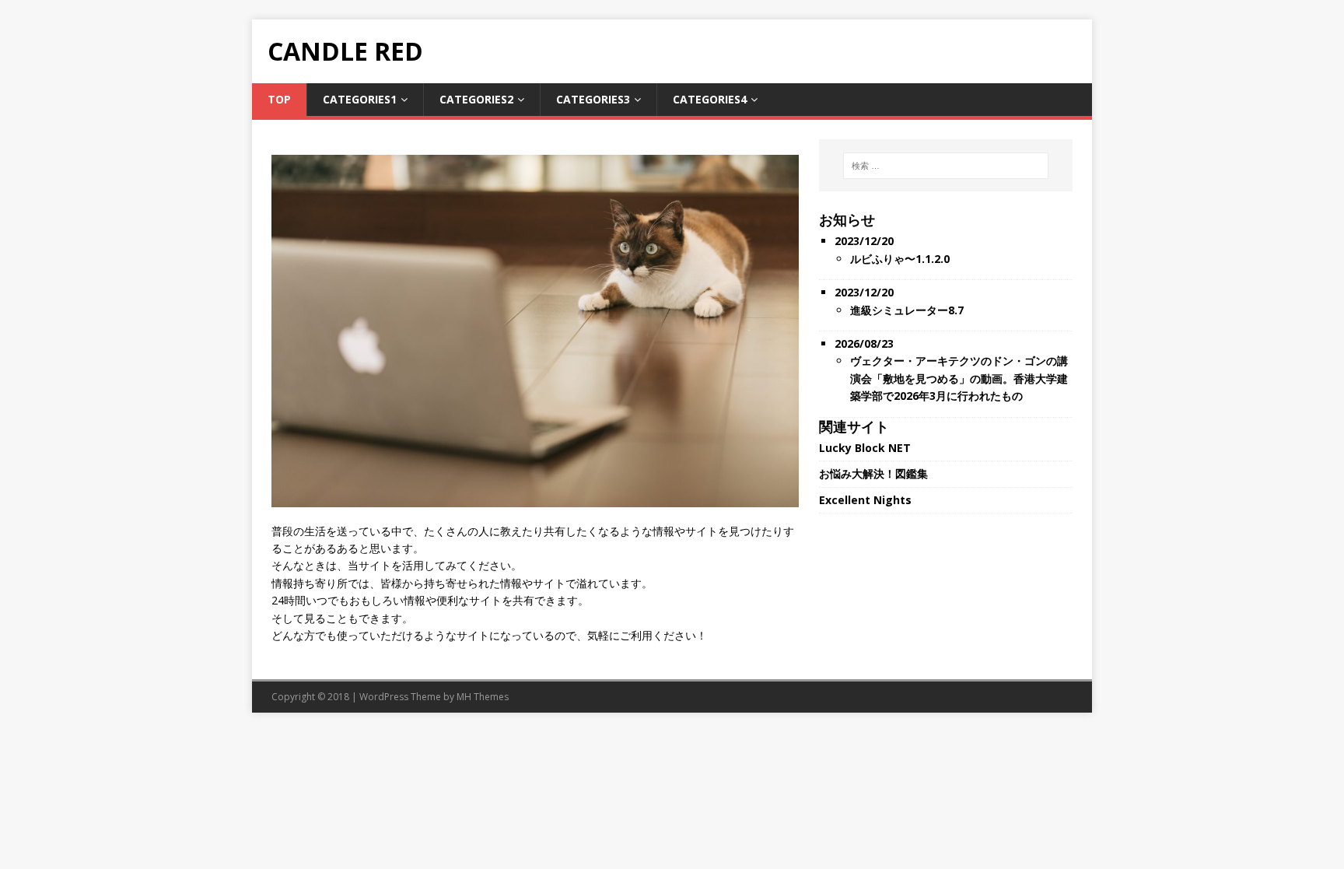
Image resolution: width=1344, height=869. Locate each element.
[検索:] (945, 165)
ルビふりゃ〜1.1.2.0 (900, 258)
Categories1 (360, 99)
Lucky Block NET (865, 447)
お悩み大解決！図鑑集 (873, 473)
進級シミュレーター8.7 (907, 310)
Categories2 (476, 99)
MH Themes (483, 696)
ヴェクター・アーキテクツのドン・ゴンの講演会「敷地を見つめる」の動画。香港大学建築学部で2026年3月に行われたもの (959, 378)
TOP (279, 99)
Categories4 (710, 99)
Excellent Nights (865, 499)
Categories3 (593, 99)
